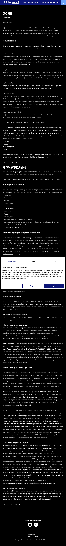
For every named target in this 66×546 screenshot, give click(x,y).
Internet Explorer (9, 147)
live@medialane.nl (8, 254)
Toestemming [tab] (11, 261)
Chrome (6, 141)
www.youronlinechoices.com (43, 154)
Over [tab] (54, 261)
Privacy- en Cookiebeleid (21, 540)
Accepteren (53, 286)
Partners (56, 3)
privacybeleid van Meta (35, 429)
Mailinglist (48, 3)
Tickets (42, 3)
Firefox (6, 144)
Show (24, 3)
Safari (6, 149)
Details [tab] (33, 261)
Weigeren (32, 286)
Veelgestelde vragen (44, 540)
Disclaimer (32, 540)
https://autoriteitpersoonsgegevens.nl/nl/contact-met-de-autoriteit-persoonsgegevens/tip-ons (29, 483)
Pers (37, 540)
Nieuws (36, 3)
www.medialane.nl (18, 179)
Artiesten (30, 3)
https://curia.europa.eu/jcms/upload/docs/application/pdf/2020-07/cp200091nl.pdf (29, 349)
